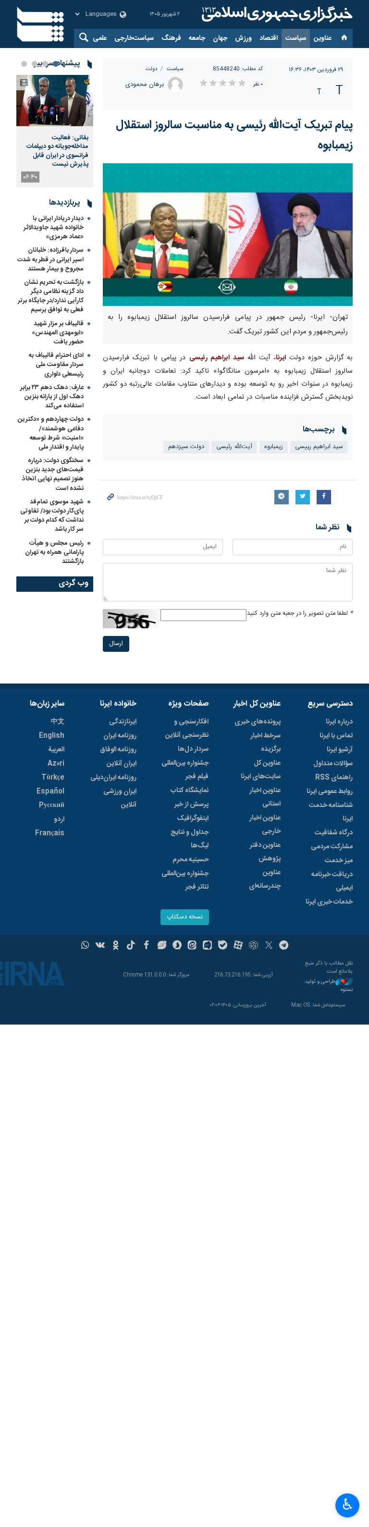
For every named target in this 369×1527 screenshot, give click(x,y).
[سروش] (177, 946)
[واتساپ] (85, 946)
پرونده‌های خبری (257, 722)
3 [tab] (34, 64)
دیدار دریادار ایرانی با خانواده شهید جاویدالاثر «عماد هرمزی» (54, 227)
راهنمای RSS (334, 777)
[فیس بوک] (146, 946)
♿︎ (348, 1504)
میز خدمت (339, 861)
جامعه (197, 38)
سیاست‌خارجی (134, 38)
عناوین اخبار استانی (265, 797)
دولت (151, 68)
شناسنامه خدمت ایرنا (331, 812)
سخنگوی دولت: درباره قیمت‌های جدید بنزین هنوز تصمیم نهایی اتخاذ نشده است (53, 474)
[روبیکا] (253, 946)
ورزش (243, 38)
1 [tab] (56, 64)
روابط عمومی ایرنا (330, 791)
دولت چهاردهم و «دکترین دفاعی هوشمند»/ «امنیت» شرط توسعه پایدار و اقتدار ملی (51, 433)
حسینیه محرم (190, 860)
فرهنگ (171, 38)
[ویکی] (100, 946)
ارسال (116, 644)
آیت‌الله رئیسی (234, 447)
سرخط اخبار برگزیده (265, 742)
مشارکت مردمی (332, 847)
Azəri (56, 764)
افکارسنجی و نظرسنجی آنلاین (187, 728)
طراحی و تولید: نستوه (328, 986)
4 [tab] (24, 64)
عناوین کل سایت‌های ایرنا (261, 769)
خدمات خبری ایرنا (329, 902)
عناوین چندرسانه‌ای (265, 879)
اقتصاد (268, 38)
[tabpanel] (54, 131)
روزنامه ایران (119, 736)
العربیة (56, 750)
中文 (57, 722)
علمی (100, 38)
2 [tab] (45, 64)
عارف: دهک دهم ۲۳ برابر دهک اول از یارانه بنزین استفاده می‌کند (52, 396)
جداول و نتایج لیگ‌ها (190, 839)
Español (50, 791)
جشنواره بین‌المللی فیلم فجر (185, 769)
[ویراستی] (161, 946)
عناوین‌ (323, 38)
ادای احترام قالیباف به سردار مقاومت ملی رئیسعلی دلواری (56, 364)
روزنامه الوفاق (118, 750)
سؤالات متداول (333, 764)
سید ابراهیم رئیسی (216, 358)
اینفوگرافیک (193, 818)
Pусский (51, 805)
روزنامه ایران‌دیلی (113, 777)
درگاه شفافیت (334, 833)
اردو (59, 819)
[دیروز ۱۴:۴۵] (54, 100)
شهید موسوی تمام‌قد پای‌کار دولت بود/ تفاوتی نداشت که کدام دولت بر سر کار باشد (52, 516)
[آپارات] (238, 946)
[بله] (222, 946)
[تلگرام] (284, 946)
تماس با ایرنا (336, 736)
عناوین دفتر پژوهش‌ (265, 852)
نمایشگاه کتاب (190, 790)
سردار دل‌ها (193, 749)
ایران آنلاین (121, 764)
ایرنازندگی (122, 722)
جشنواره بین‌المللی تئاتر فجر (185, 880)
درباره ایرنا (339, 722)
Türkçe (52, 777)
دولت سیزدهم (186, 447)
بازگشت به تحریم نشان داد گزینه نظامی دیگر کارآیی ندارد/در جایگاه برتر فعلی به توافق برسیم (51, 296)
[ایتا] (192, 946)
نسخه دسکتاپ (185, 917)
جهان (220, 38)
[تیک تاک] (130, 946)
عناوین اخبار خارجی (265, 824)
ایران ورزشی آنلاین (119, 798)
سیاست (295, 38)
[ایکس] (268, 946)
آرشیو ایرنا (340, 750)
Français (49, 833)
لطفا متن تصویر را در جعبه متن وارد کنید (300, 613)
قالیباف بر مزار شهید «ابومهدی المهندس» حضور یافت (58, 332)
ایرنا (276, 14)
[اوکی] (115, 946)
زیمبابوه (273, 447)
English (51, 736)
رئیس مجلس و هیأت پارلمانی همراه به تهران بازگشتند (54, 552)
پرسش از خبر (191, 804)
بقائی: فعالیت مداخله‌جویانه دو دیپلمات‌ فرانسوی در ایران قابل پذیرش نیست (57, 151)
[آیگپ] (207, 946)
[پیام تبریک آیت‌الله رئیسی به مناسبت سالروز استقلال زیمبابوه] (228, 234)
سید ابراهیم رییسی (319, 447)
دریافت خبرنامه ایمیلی (332, 881)
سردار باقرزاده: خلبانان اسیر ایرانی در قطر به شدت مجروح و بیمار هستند (50, 259)
